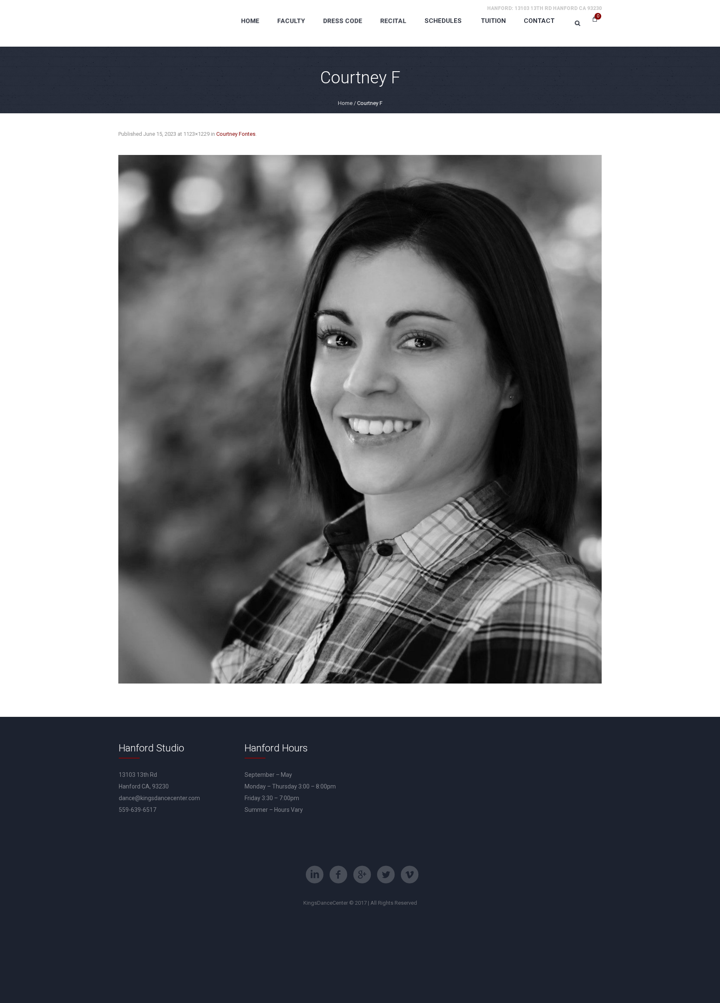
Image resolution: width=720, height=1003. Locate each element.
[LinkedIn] (314, 875)
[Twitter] (386, 875)
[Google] (362, 875)
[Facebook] (338, 875)
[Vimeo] (409, 875)
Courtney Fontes (235, 134)
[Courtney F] (360, 419)
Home (345, 103)
